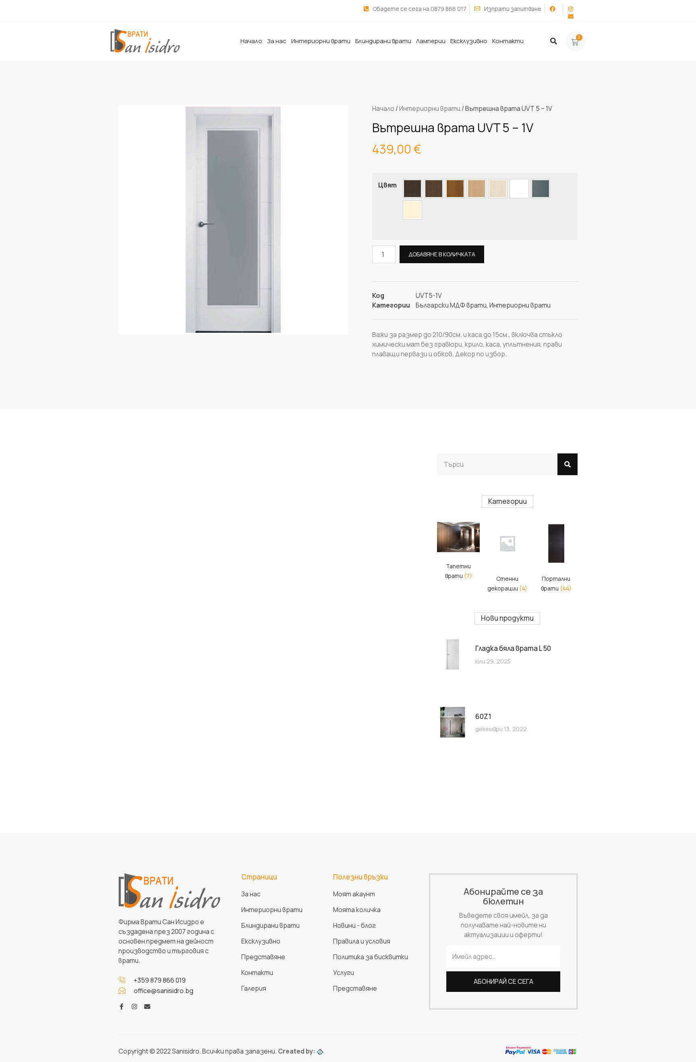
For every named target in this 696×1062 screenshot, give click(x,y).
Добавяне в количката (441, 254)
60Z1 (483, 716)
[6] (519, 188)
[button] (554, 41)
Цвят (387, 185)
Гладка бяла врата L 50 (513, 648)
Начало (251, 41)
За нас (276, 41)
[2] (433, 188)
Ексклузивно (468, 41)
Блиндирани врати (383, 41)
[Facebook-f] (121, 1007)
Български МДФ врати (451, 305)
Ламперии (430, 41)
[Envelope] (147, 1007)
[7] (540, 188)
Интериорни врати (320, 41)
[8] (412, 210)
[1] (412, 188)
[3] (455, 188)
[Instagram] (134, 1007)
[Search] (567, 464)
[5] (497, 188)
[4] (476, 188)
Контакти (508, 41)
